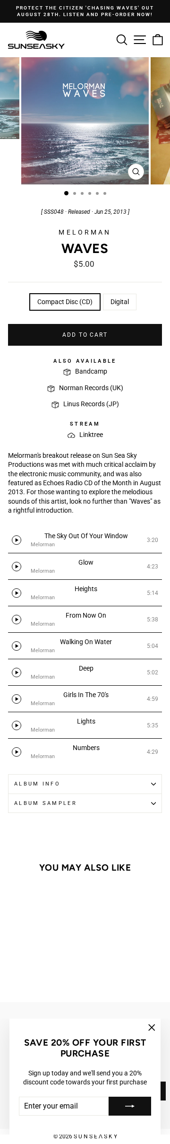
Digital (119, 302)
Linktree (91, 434)
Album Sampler (45, 803)
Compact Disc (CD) (65, 302)
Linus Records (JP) (91, 404)
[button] (85, 540)
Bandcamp (91, 371)
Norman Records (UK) (91, 388)
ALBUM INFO (37, 784)
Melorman (85, 232)
